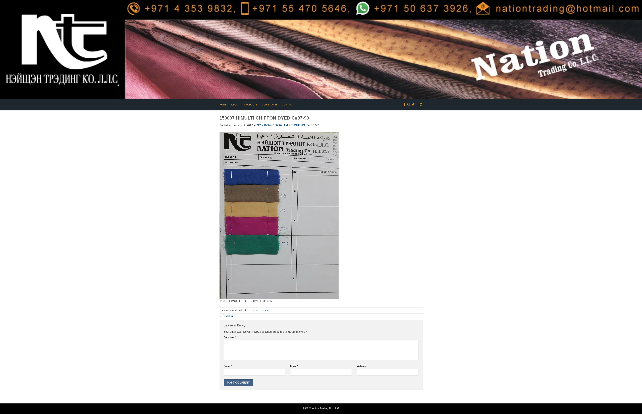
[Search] (421, 104)
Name (228, 366)
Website (361, 366)
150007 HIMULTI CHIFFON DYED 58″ (296, 125)
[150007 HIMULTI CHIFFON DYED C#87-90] (279, 215)
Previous (226, 315)
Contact (288, 104)
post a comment (263, 310)
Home (223, 104)
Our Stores (270, 104)
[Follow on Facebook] (404, 104)
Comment (230, 337)
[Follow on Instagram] (408, 104)
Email (294, 366)
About (235, 104)
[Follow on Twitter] (413, 104)
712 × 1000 (263, 125)
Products (250, 104)
